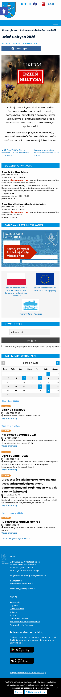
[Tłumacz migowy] (35, 4)
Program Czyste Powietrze (21, 625)
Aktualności (15, 602)
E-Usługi (13, 612)
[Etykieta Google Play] (22, 651)
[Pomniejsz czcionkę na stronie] (26, 4)
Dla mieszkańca (17, 608)
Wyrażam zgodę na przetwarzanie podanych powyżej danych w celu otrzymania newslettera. (32, 346)
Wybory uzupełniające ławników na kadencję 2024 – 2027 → (46, 153)
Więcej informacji (9, 418)
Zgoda (18, 692)
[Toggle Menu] (55, 23)
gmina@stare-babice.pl (28, 570)
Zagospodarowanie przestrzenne (25, 621)
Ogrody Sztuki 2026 (14, 456)
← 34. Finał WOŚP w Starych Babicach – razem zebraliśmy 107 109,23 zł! (15, 153)
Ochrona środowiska (19, 618)
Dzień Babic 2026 (13, 410)
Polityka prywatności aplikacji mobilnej (27, 672)
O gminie (14, 605)
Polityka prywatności (36, 692)
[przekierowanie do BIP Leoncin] (43, 4)
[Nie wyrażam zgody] (57, 687)
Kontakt (13, 615)
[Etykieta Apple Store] (22, 662)
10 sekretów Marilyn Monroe (20, 522)
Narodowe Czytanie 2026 (19, 434)
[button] (4, 11)
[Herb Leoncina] (8, 10)
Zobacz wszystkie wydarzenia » (15, 538)
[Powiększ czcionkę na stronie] (30, 4)
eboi (51, 4)
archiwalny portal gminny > (22, 589)
